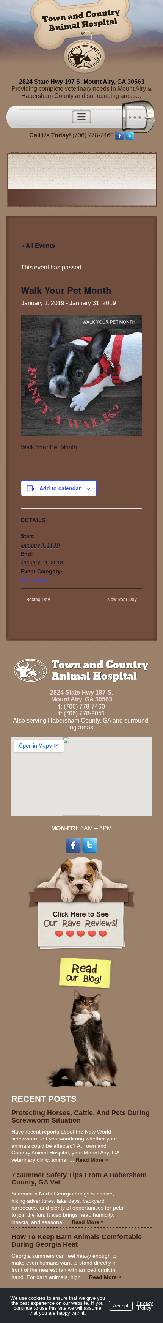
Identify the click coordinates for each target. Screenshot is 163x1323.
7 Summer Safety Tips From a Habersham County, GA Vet (79, 1178)
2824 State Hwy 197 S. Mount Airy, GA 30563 (81, 82)
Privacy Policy (144, 1305)
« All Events (38, 245)
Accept (121, 1306)
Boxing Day (37, 599)
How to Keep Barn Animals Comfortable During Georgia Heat (76, 1240)
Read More (92, 1160)
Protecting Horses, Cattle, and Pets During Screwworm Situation (80, 1116)
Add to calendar (60, 488)
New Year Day (122, 599)
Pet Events (34, 580)
